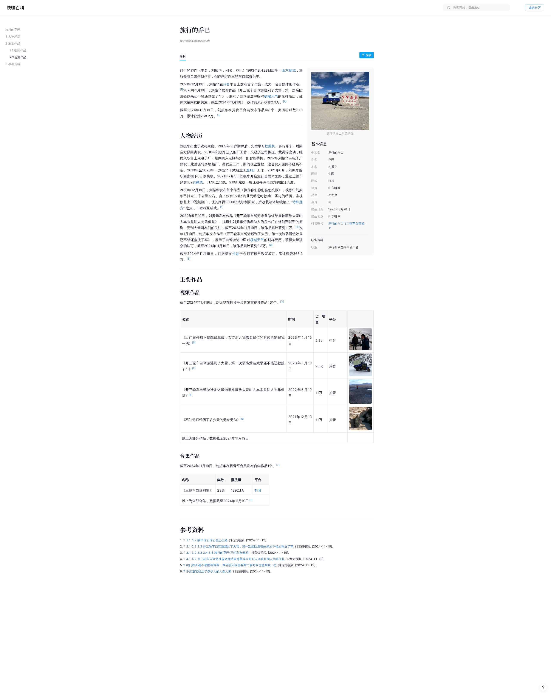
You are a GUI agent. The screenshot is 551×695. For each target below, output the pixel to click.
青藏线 (198, 182)
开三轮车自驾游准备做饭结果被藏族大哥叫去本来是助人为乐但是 (241, 559)
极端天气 (271, 96)
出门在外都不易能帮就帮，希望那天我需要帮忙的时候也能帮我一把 (231, 565)
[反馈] (543, 687)
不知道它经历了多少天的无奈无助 (208, 571)
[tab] (183, 56)
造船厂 (251, 170)
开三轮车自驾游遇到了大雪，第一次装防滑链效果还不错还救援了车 (248, 546)
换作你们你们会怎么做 (212, 540)
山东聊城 (289, 70)
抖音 (226, 84)
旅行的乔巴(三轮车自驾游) (231, 552)
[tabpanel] (277, 287)
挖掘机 (270, 146)
